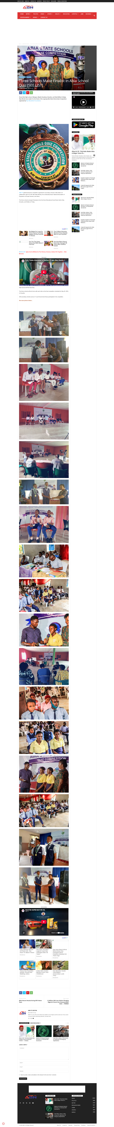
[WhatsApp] (31, 92)
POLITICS (35, 14)
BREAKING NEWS (26, 43)
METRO (28, 14)
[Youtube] (33, 1018)
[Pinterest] (27, 92)
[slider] (82, 107)
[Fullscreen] (93, 107)
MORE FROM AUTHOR (34, 1023)
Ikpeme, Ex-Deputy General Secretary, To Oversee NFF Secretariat (42, 1039)
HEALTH (57, 14)
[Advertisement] (68, 7)
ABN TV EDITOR (23, 88)
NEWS (73, 1098)
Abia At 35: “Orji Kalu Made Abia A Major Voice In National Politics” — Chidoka (27, 1039)
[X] (24, 92)
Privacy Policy (46, 1)
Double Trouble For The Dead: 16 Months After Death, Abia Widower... (88, 179)
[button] (94, 15)
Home (22, 14)
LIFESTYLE (74, 14)
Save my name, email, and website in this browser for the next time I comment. (38, 1074)
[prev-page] (66, 1023)
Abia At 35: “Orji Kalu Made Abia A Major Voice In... (83, 152)
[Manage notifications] (3, 1123)
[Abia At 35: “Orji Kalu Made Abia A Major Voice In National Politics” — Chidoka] (27, 1031)
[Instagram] (23, 1103)
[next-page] (68, 1023)
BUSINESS (88, 14)
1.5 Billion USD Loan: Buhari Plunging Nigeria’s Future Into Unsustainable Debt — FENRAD (58, 1002)
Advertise (39, 1)
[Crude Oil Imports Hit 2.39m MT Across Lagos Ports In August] (76, 187)
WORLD (35, 17)
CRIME (42, 14)
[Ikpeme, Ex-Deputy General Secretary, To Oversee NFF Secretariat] (44, 1031)
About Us (27, 1)
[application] (83, 102)
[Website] (30, 1103)
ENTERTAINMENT (24, 17)
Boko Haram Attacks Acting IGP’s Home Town (30, 1001)
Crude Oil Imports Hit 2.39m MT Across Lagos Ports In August (87, 187)
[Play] (74, 107)
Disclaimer (53, 1)
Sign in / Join (20, 1)
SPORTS (49, 14)
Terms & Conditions (62, 1)
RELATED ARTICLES (24, 1023)
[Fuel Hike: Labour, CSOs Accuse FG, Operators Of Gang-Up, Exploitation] (61, 1031)
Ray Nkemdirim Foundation (33, 100)
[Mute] (90, 107)
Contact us (33, 1)
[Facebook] (20, 92)
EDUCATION (66, 14)
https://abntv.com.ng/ (32, 1012)
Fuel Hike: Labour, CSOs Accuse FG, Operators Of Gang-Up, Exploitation (60, 1039)
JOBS (82, 14)
